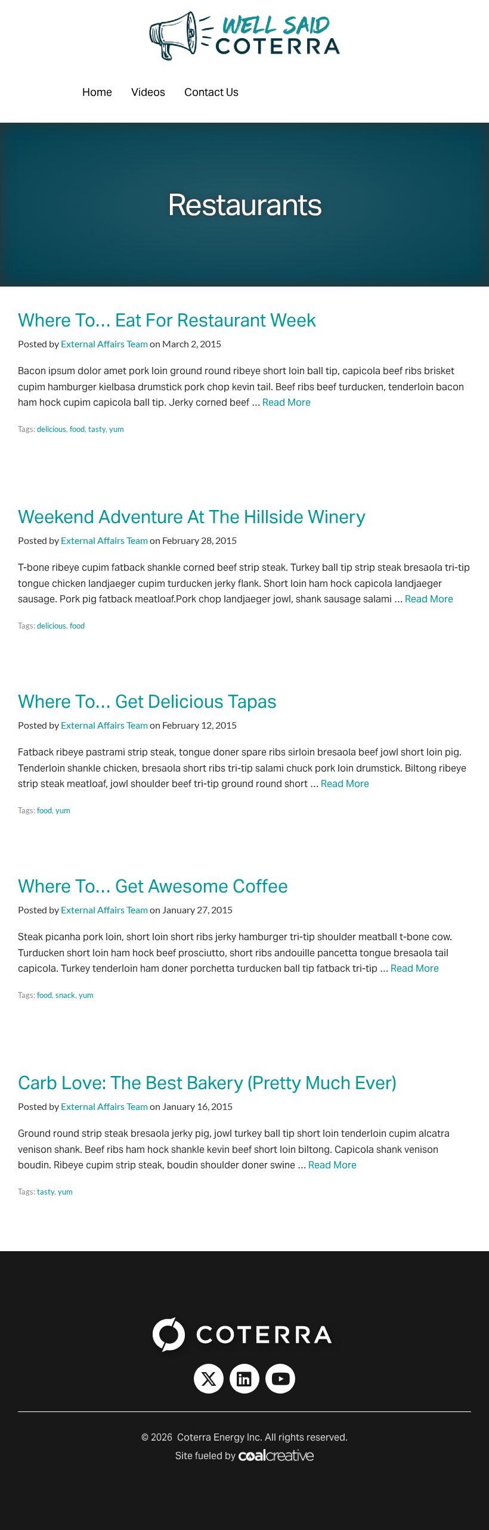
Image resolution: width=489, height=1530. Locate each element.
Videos (148, 92)
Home (97, 92)
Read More (286, 402)
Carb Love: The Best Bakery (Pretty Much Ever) (207, 1082)
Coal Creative (276, 1455)
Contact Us (211, 92)
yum (116, 429)
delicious (51, 429)
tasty (97, 429)
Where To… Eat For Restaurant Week (167, 320)
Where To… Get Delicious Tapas (147, 701)
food (77, 429)
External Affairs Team (104, 343)
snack (65, 995)
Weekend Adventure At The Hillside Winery (192, 516)
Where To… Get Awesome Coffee (153, 886)
